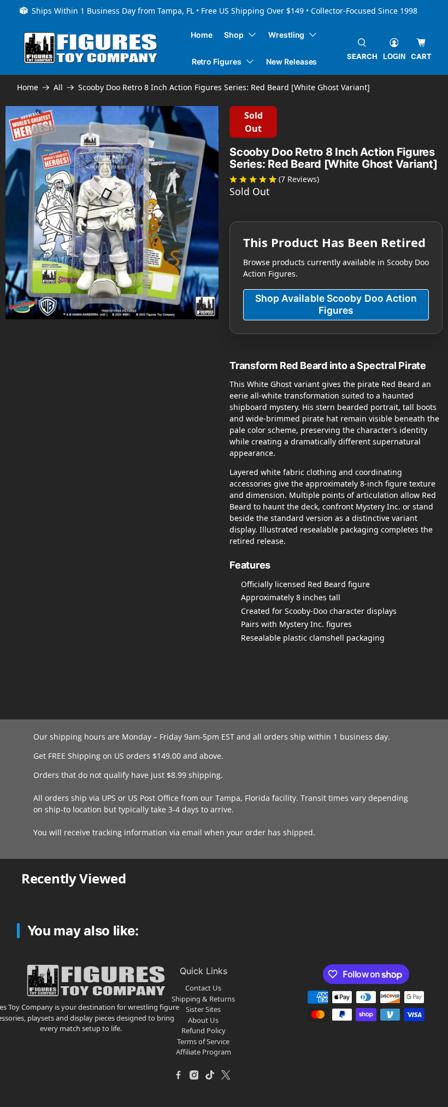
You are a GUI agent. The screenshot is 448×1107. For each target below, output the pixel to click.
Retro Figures (216, 61)
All (58, 87)
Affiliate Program (203, 1052)
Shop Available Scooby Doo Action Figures (336, 304)
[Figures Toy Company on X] (225, 1075)
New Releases (291, 61)
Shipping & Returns (203, 999)
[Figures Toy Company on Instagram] (194, 1075)
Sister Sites (203, 1009)
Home (202, 34)
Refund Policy (203, 1030)
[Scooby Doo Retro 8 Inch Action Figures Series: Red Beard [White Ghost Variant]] (112, 212)
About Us (203, 1020)
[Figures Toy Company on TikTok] (209, 1075)
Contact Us (203, 988)
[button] (69, 347)
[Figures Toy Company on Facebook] (178, 1075)
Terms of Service (203, 1041)
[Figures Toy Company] (90, 47)
